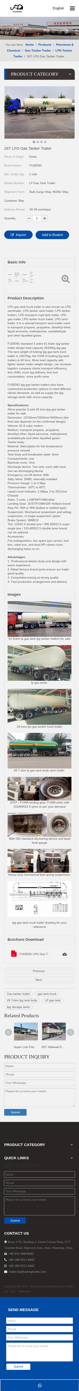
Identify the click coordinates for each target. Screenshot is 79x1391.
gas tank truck (47, 993)
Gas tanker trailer (18, 993)
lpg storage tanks (18, 1007)
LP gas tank (53, 1000)
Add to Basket (52, 235)
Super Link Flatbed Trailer (25, 1047)
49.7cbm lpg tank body (22, 1000)
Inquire (21, 235)
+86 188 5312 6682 (21, 1259)
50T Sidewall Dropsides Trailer (54, 1047)
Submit (15, 1112)
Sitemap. (25, 1291)
